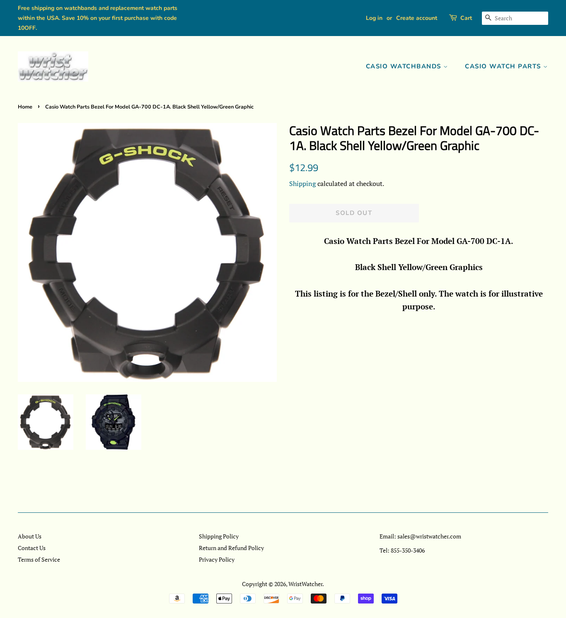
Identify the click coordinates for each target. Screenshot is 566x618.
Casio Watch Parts (504, 66)
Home (25, 107)
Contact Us (32, 548)
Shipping (302, 183)
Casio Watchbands (405, 66)
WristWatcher (305, 584)
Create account (416, 18)
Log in (374, 18)
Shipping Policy (219, 536)
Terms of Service (39, 559)
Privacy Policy (217, 559)
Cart (466, 18)
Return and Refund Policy (231, 548)
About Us (29, 536)
